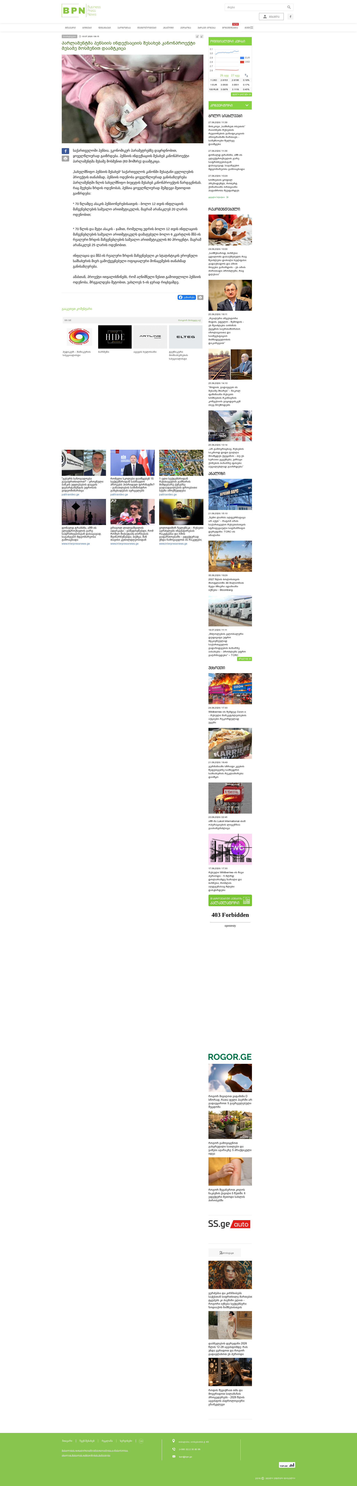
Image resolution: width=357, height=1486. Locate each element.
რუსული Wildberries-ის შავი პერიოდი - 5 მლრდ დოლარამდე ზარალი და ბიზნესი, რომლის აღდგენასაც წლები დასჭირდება (226, 881)
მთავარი (67, 1440)
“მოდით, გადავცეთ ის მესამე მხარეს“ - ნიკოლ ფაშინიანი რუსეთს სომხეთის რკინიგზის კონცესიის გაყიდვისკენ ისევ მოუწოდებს (224, 396)
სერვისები (126, 1440)
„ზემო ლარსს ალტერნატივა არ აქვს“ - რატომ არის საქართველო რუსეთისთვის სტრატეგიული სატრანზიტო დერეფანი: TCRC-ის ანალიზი (227, 526)
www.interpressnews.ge (76, 543)
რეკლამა (107, 1440)
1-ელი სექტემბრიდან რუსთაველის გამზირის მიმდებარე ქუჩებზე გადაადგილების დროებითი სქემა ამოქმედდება (178, 484)
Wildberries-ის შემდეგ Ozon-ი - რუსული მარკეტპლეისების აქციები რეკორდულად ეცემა (227, 717)
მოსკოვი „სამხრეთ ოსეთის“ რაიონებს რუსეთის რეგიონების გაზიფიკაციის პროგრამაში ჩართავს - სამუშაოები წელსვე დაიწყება (226, 135)
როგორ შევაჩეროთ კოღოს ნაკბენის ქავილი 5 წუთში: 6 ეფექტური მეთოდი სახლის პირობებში (226, 1195)
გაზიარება (189, 297)
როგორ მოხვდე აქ (189, 320)
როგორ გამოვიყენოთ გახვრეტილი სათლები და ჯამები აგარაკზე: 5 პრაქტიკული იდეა (230, 1148)
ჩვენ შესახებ (87, 1440)
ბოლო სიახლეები (225, 115)
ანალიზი (216, 473)
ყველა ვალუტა (240, 94)
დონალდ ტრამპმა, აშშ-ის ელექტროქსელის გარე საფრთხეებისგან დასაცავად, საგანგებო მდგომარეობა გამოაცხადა (81, 533)
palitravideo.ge (70, 494)
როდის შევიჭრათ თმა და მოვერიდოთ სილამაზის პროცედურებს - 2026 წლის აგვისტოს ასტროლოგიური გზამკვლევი (226, 1397)
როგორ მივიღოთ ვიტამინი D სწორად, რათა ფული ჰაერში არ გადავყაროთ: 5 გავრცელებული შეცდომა (230, 1101)
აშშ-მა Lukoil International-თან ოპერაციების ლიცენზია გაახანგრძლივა (227, 825)
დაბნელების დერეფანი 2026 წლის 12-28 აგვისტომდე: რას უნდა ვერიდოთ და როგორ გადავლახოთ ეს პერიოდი (228, 1349)
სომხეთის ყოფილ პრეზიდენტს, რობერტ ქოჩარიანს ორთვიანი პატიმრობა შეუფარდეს (223, 185)
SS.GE (68, 320)
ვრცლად (243, 658)
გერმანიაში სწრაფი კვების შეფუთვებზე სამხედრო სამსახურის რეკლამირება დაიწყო (226, 771)
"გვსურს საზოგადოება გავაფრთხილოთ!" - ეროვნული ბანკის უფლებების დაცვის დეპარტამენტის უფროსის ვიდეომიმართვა (82, 484)
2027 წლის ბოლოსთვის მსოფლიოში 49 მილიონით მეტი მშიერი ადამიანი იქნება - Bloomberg (226, 584)
